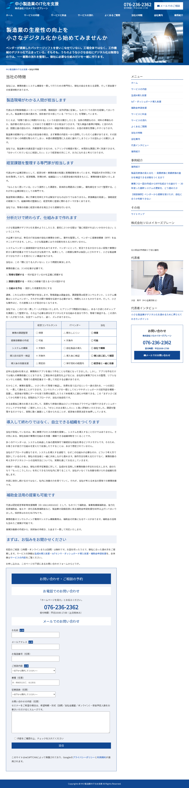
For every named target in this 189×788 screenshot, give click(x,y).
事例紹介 (178, 15)
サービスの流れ (85, 15)
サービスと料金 (58, 15)
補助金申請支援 (98, 553)
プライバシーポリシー (84, 757)
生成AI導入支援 (42, 553)
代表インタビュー (140, 145)
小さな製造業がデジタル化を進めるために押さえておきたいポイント (156, 317)
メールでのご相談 (170, 5)
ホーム (9, 15)
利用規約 (101, 757)
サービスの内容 (31, 15)
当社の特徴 (137, 15)
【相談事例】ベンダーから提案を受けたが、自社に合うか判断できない (156, 196)
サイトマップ (137, 214)
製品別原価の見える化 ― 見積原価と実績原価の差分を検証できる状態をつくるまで (156, 175)
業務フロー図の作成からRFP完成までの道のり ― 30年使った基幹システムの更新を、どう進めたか (157, 186)
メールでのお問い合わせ (158, 355)
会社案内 (158, 15)
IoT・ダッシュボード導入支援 (146, 101)
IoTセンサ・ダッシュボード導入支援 (70, 553)
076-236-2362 (61, 607)
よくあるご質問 (112, 15)
